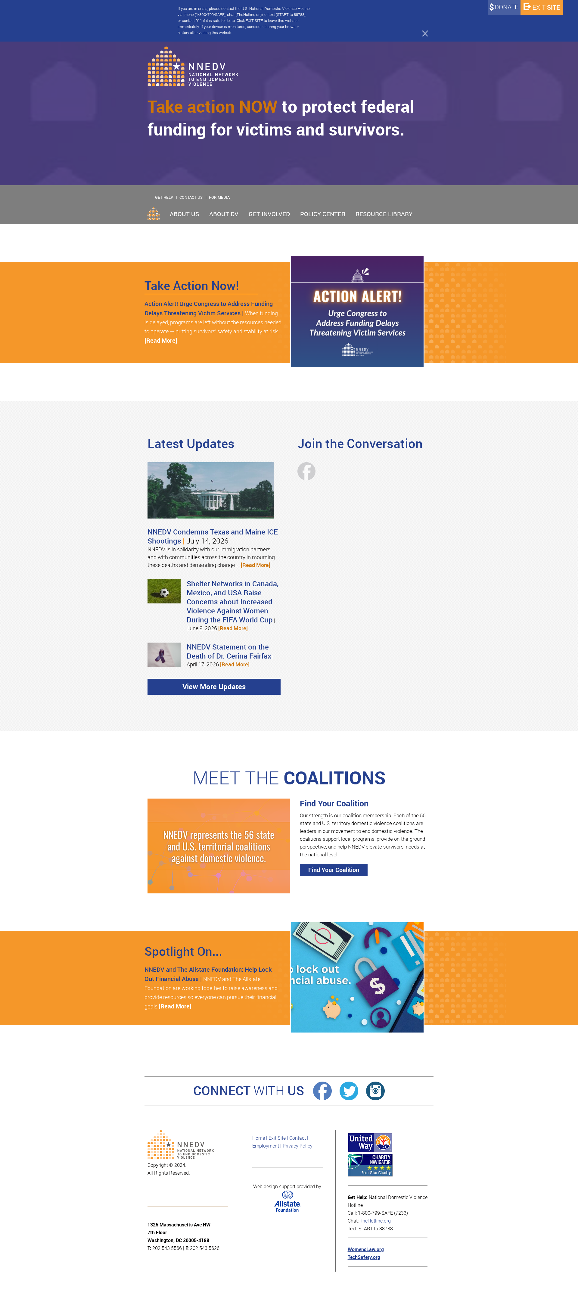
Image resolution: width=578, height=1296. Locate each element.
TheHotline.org (375, 1221)
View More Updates (214, 686)
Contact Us (191, 197)
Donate (506, 7)
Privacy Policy (297, 1146)
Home (154, 213)
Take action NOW (213, 107)
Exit (546, 7)
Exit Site (277, 1138)
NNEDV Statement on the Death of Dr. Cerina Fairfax (229, 651)
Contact (297, 1138)
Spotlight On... (183, 951)
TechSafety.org (364, 1257)
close (422, 33)
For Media (219, 197)
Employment (265, 1146)
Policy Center (322, 214)
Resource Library (384, 214)
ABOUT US (184, 214)
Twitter (349, 1091)
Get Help (164, 197)
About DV (223, 214)
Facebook (322, 1091)
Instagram (375, 1091)
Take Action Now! (191, 286)
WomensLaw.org (366, 1249)
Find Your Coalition (333, 870)
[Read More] (160, 340)
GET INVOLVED (269, 214)
